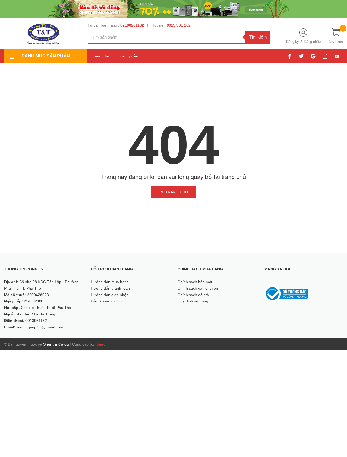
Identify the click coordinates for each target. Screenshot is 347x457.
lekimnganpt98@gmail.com (40, 327)
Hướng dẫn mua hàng (110, 282)
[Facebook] (289, 56)
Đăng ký (292, 42)
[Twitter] (301, 56)
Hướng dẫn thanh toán (110, 288)
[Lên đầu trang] (336, 428)
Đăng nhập (312, 42)
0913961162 (36, 320)
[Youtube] (337, 56)
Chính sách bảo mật (195, 282)
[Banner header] (173, 8)
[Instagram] (325, 56)
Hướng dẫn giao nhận (109, 295)
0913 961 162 (179, 25)
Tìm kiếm (258, 37)
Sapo (101, 344)
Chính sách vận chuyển (198, 288)
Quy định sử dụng (193, 301)
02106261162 (132, 25)
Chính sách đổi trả (193, 295)
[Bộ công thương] (286, 293)
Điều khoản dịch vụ (107, 301)
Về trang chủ (173, 192)
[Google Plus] (313, 56)
